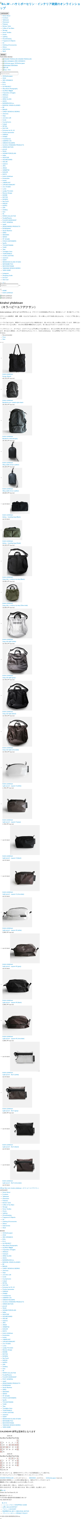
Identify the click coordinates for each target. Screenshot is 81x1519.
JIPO (4, 166)
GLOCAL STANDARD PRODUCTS (13, 145)
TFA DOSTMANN (7, 245)
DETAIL (4, 126)
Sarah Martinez (7, 230)
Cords (4, 120)
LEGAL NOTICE (15, 1511)
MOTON (5, 197)
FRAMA (4, 136)
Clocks (4, 34)
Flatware (5, 24)
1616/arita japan (7, 76)
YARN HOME (6, 270)
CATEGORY (4, 13)
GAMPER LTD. (7, 141)
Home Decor (6, 16)
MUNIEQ (5, 199)
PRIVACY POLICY (15, 1513)
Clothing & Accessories (9, 45)
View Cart (5, 279)
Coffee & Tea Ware (8, 28)
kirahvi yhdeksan (7, 176)
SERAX (4, 237)
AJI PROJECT (6, 86)
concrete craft (6, 118)
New (3, 339)
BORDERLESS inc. (8, 103)
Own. (4, 212)
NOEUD (4, 203)
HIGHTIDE (5, 157)
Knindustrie (5, 178)
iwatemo (5, 164)
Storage (4, 30)
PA (3, 214)
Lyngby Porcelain (7, 191)
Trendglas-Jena (7, 251)
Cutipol (4, 124)
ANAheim (5, 95)
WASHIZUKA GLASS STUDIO (11, 262)
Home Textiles (6, 32)
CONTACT (9, 1507)
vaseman (5, 258)
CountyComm (6, 122)
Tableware (5, 20)
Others (4, 47)
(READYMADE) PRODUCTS (11, 226)
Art (3, 43)
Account (5, 277)
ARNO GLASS (6, 99)
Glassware (5, 22)
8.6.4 (4, 84)
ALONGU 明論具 (7, 90)
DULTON (5, 128)
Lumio (4, 189)
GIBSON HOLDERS (8, 143)
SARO (4, 232)
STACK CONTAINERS (9, 241)
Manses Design (7, 193)
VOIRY (4, 260)
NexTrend (5, 201)
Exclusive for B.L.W (8, 130)
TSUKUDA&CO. (7, 253)
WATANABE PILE (7, 264)
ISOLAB (4, 161)
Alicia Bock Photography (10, 88)
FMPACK (5, 134)
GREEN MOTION (7, 147)
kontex (4, 180)
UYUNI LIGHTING (8, 255)
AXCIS (4, 101)
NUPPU (4, 205)
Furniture (5, 18)
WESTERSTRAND (8, 266)
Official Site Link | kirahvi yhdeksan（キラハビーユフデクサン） (20, 1188)
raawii (4, 224)
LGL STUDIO (6, 187)
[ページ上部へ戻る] (1, 1518)
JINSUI (4, 168)
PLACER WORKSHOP (9, 220)
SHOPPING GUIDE (14, 1505)
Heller (4, 155)
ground (4, 149)
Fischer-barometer (8, 132)
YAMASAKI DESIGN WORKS (11, 268)
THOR (4, 247)
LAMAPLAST (6, 182)
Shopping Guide (7, 275)
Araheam (5, 97)
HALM (4, 151)
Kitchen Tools (6, 26)
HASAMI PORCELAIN (9, 153)
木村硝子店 (5, 170)
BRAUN (4, 109)
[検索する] (19, 285)
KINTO (4, 174)
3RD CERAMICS (7, 80)
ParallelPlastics (7, 218)
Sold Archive (6, 49)
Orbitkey (5, 210)
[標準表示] (1, 342)
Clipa (4, 116)
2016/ (4, 78)
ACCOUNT (9, 1509)
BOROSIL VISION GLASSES (11, 105)
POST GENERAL (7, 222)
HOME (4, 290)
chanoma (5, 113)
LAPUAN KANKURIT (8, 184)
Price (4, 337)
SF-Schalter (6, 239)
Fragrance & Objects (8, 41)
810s (4, 82)
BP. (3, 107)
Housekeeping (6, 38)
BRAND (3, 55)
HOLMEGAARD (7, 159)
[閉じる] (1, 289)
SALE (4, 51)
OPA (3, 207)
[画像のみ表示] (3, 342)
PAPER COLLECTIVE (9, 216)
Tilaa (3, 249)
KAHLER (5, 172)
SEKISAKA (5, 235)
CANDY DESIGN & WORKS (11, 111)
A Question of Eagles (9, 93)
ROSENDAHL (6, 228)
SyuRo (4, 243)
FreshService (6, 139)
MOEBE (4, 195)
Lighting (4, 36)
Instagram (5, 273)
